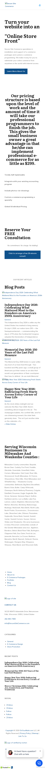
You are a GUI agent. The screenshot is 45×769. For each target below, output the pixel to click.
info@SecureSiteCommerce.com (17, 623)
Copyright (9, 730)
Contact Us (11, 585)
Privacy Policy (25, 733)
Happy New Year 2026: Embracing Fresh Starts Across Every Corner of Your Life (21, 393)
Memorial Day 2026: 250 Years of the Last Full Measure (21, 352)
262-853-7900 (10, 619)
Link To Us (22, 736)
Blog (9, 583)
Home (9, 572)
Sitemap (35, 733)
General (8, 320)
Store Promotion (13, 647)
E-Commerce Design (15, 644)
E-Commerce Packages (16, 577)
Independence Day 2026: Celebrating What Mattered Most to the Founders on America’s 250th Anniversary (21, 310)
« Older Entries (10, 424)
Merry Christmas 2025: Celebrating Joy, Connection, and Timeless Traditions (21, 687)
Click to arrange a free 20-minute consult (22, 254)
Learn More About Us (16, 71)
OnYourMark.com (26, 730)
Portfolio (10, 580)
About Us (11, 575)
